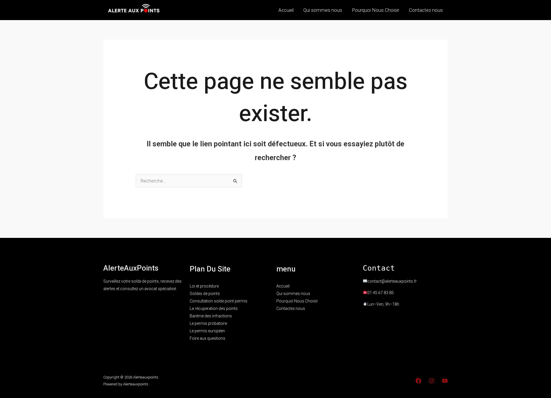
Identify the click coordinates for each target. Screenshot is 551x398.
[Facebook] (418, 381)
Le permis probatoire (208, 323)
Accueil (286, 10)
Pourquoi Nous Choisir (375, 10)
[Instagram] (431, 381)
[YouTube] (445, 381)
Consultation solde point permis (218, 301)
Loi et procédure (204, 286)
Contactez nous (426, 10)
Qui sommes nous (322, 10)
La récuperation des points (214, 308)
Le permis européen (207, 331)
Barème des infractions (211, 316)
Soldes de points (205, 293)
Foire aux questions (207, 338)
